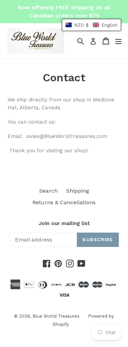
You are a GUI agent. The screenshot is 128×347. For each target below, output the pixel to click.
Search (48, 191)
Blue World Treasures (56, 316)
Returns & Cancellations (64, 202)
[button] (91, 25)
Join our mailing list (64, 223)
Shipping (77, 191)
